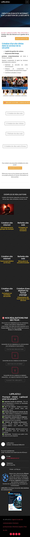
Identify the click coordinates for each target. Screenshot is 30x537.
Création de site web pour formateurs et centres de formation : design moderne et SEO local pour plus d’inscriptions (23, 209)
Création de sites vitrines (15, 123)
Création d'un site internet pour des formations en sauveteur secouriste (7, 274)
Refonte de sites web (15, 133)
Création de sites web (15, 113)
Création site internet (15, 363)
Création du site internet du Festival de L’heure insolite (7, 241)
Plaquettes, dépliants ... (15, 380)
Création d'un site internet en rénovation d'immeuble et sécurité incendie (23, 242)
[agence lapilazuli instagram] (11, 180)
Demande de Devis (15, 168)
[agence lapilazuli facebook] (16, 180)
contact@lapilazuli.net (13, 458)
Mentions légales (18, 526)
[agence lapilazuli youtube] (14, 180)
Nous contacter (22, 38)
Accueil (3, 32)
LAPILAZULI (5, 2)
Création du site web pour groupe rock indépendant (7, 208)
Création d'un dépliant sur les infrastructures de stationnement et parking (23, 274)
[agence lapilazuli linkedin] (19, 180)
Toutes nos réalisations (15, 349)
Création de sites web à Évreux (15, 146)
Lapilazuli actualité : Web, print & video (17, 32)
